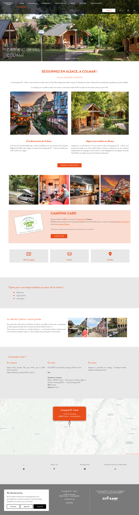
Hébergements (46, 3)
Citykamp (118, 222)
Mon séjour (82, 3)
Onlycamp (125, 222)
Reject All (26, 507)
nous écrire (69, 502)
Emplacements (32, 3)
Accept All (40, 507)
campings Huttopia (63, 224)
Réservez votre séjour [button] (69, 165)
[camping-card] (29, 224)
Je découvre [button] (59, 236)
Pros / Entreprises (96, 3)
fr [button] (120, 10)
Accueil (21, 3)
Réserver (109, 10)
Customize (13, 507)
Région (73, 3)
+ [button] (2, 401)
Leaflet (127, 454)
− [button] (2, 403)
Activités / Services (60, 3)
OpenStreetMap (134, 454)
